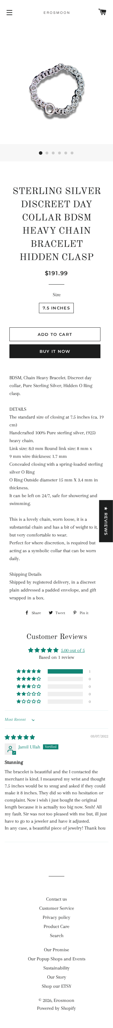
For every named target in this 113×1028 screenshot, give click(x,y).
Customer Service (56, 908)
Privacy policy (56, 917)
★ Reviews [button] (106, 521)
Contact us (56, 899)
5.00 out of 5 (73, 650)
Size (57, 294)
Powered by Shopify (56, 1008)
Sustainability (56, 968)
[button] (29, 671)
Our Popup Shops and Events (56, 959)
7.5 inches (56, 307)
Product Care (56, 926)
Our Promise (56, 950)
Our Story (56, 977)
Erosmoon (64, 1000)
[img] (20, 737)
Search (56, 935)
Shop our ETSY (56, 986)
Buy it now (55, 351)
